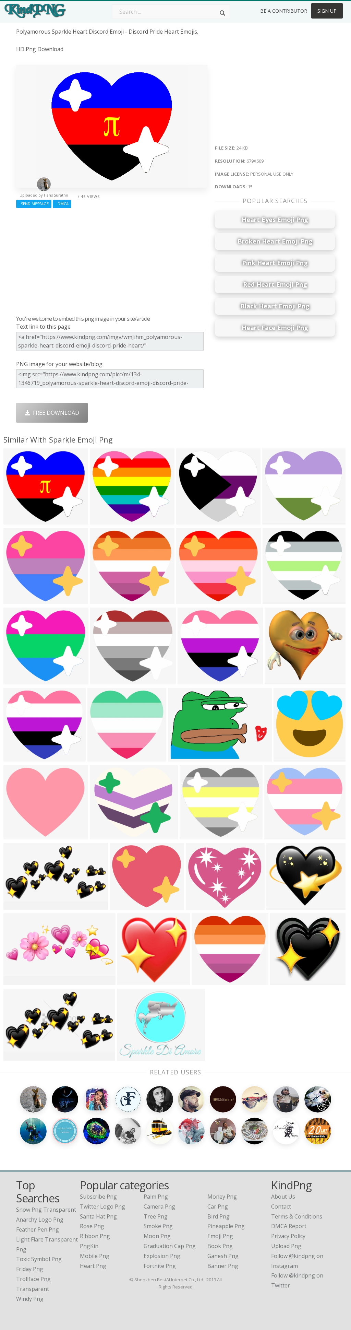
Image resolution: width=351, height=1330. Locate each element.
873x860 (130, 981)
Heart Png (93, 1266)
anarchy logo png (39, 1219)
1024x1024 (106, 680)
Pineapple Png (226, 1226)
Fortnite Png (160, 1266)
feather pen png (37, 1229)
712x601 (102, 835)
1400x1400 (19, 835)
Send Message (34, 203)
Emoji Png (220, 1236)
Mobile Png (94, 1256)
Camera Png (159, 1206)
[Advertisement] (111, 260)
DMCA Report (288, 1226)
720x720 (275, 520)
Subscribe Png (98, 1196)
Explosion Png (162, 1256)
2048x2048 (125, 905)
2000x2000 (289, 757)
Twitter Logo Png (102, 1206)
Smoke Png (158, 1226)
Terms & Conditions (296, 1216)
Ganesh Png (223, 1256)
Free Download (54, 412)
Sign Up (327, 11)
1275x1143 (19, 600)
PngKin (89, 1246)
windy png (30, 1299)
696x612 (180, 757)
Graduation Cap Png (170, 1246)
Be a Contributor (283, 11)
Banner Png (222, 1266)
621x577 (283, 981)
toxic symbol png (39, 1259)
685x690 (189, 520)
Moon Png (157, 1236)
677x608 (190, 680)
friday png (29, 1269)
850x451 (16, 1056)
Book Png (220, 1246)
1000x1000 (103, 757)
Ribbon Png (95, 1236)
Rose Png (92, 1226)
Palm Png (156, 1196)
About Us (283, 1196)
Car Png (217, 1206)
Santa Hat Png (98, 1216)
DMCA (62, 203)
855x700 (279, 905)
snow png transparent (46, 1209)
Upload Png (286, 1246)
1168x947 (131, 1056)
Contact (281, 1206)
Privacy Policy (288, 1236)
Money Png (222, 1196)
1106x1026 (280, 680)
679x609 (16, 520)
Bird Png (218, 1216)
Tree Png (156, 1216)
